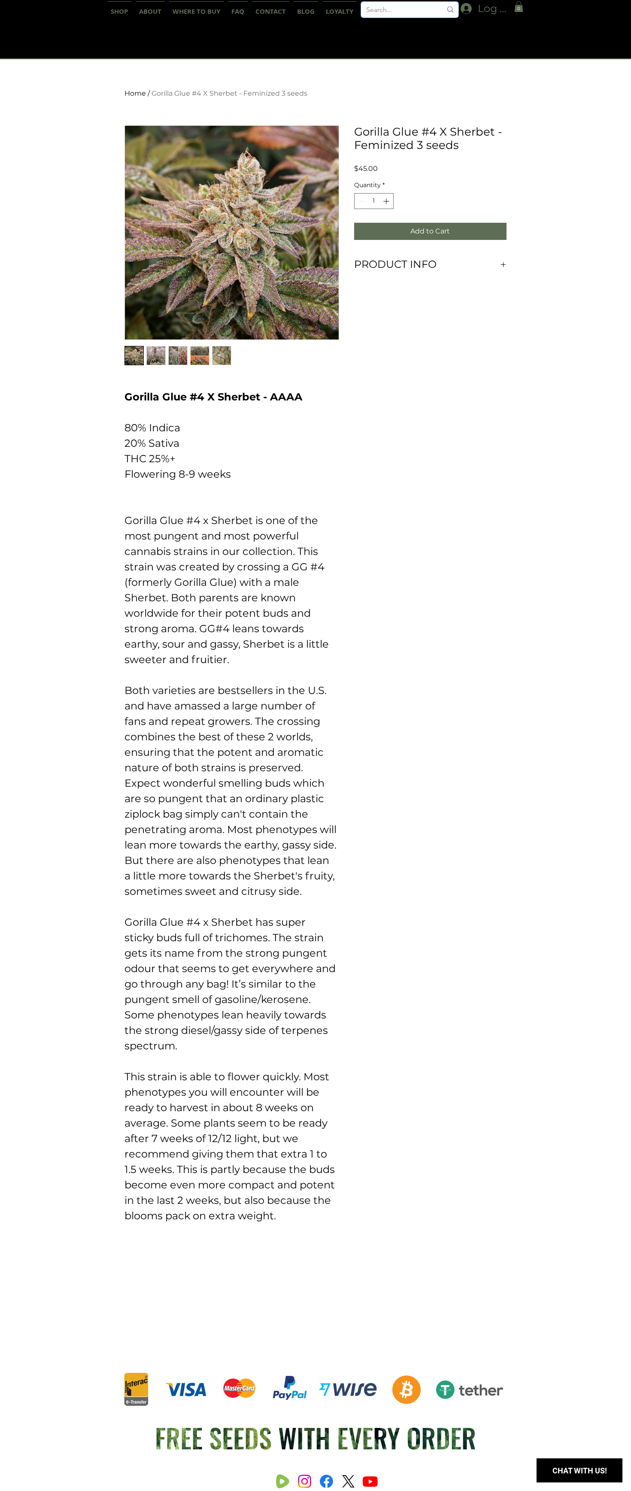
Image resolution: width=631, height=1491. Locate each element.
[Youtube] (370, 1481)
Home (135, 93)
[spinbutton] (374, 201)
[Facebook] (326, 1481)
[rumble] (282, 1481)
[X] (348, 1481)
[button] (518, 6)
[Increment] (387, 201)
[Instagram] (304, 1481)
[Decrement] (360, 201)
